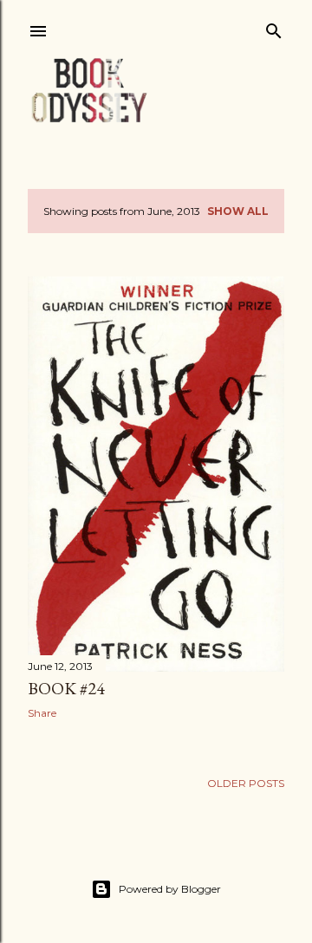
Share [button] (42, 712)
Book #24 (66, 688)
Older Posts (245, 783)
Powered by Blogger (170, 888)
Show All (238, 211)
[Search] (273, 27)
